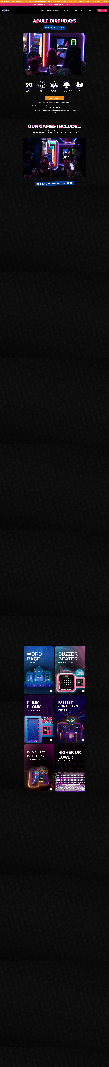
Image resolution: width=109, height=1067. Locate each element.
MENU (86, 10)
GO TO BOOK (54, 98)
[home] (21, 10)
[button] (44, 10)
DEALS (49, 10)
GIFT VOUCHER (74, 10)
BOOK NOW (102, 10)
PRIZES (81, 10)
